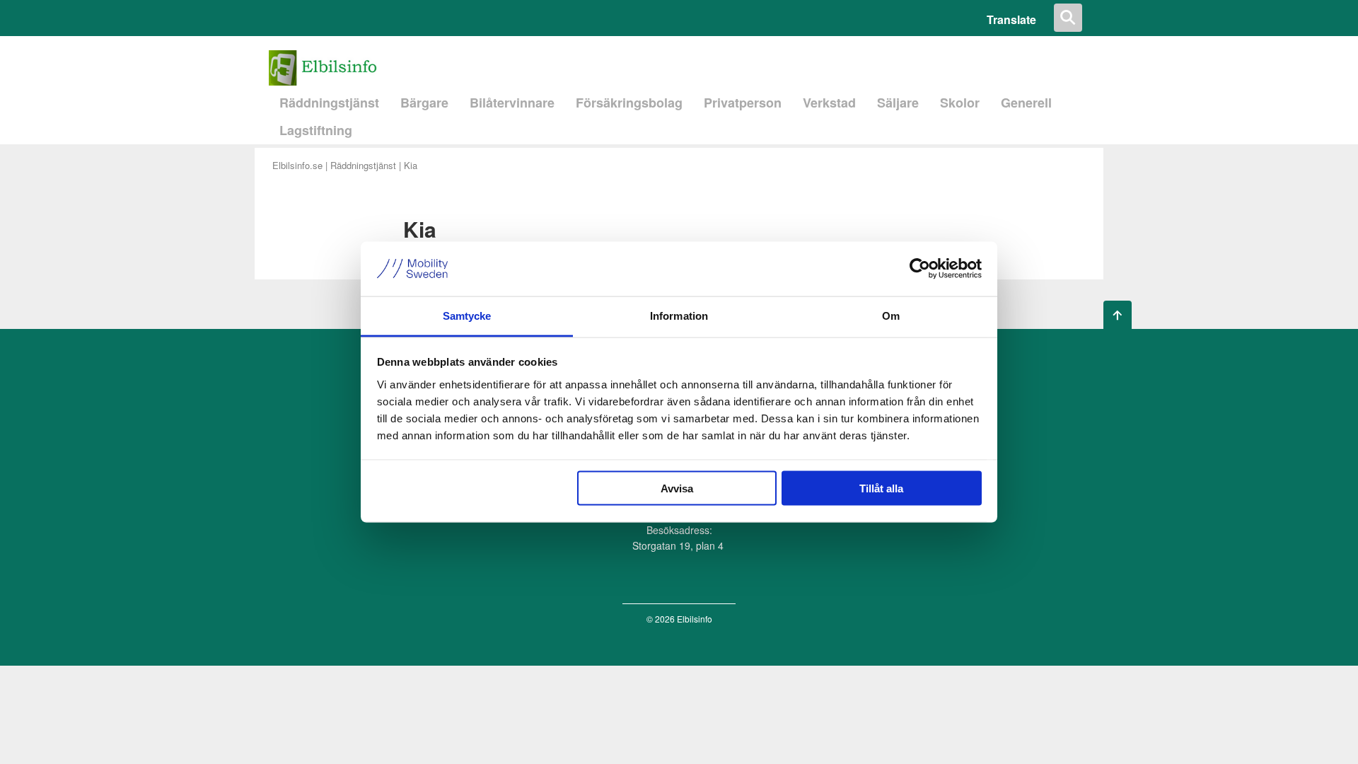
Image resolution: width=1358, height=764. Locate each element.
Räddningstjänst (329, 102)
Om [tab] (891, 315)
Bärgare (424, 102)
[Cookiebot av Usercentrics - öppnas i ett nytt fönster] (920, 268)
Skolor (960, 102)
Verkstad (829, 102)
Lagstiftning (315, 130)
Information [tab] (679, 315)
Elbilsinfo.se (297, 165)
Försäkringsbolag (629, 102)
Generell (1026, 102)
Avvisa (677, 488)
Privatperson (743, 102)
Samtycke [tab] (467, 315)
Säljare (898, 102)
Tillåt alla (881, 488)
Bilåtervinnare (512, 102)
